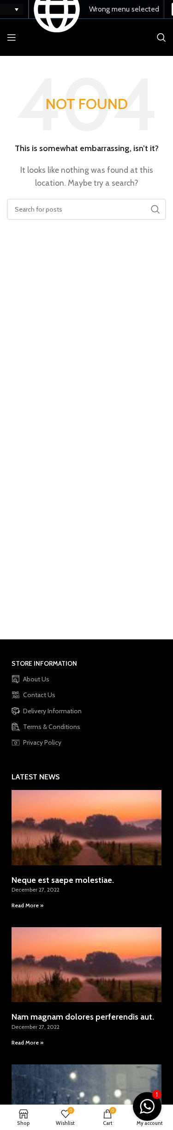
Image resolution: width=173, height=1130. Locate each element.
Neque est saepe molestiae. (63, 880)
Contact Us (39, 695)
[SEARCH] (155, 209)
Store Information (44, 663)
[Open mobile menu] (11, 37)
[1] (147, 1111)
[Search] (161, 37)
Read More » (27, 905)
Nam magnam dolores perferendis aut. (83, 1017)
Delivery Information (52, 711)
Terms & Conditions (51, 727)
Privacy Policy (42, 742)
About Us (36, 679)
